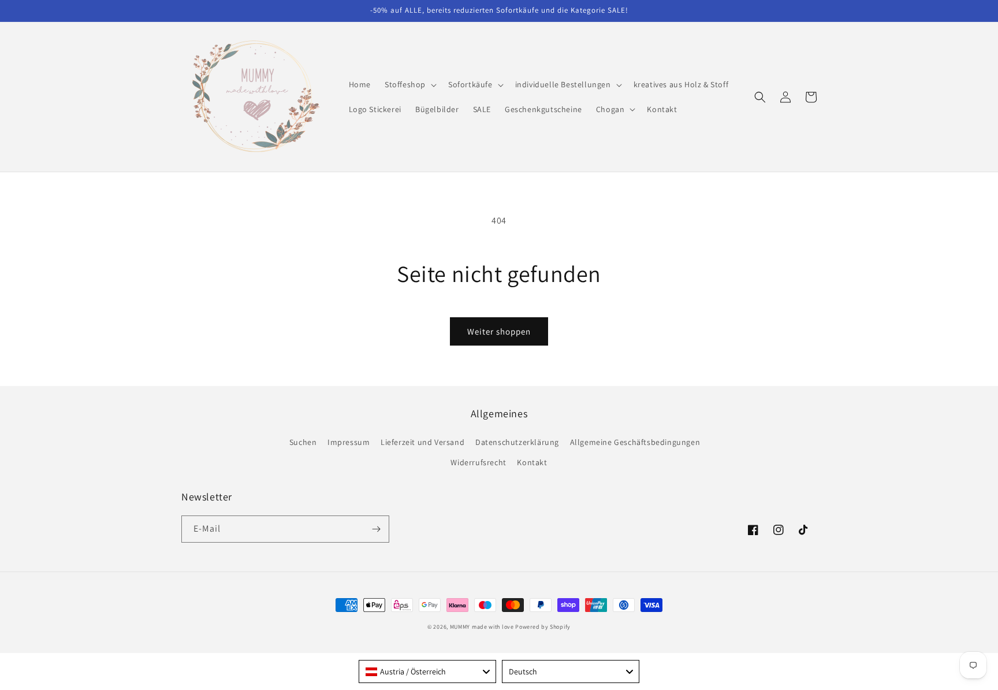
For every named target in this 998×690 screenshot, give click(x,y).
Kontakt (532, 462)
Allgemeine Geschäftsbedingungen (635, 442)
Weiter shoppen (499, 331)
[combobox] (427, 671)
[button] (409, 84)
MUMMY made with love (482, 626)
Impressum (348, 442)
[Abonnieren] (376, 529)
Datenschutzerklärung (517, 442)
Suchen (303, 442)
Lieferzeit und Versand (422, 442)
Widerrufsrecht (478, 462)
